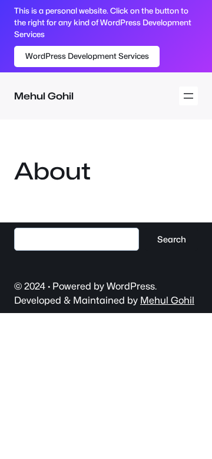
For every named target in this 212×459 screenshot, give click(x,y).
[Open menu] (188, 96)
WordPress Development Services (87, 56)
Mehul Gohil (44, 96)
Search (171, 239)
